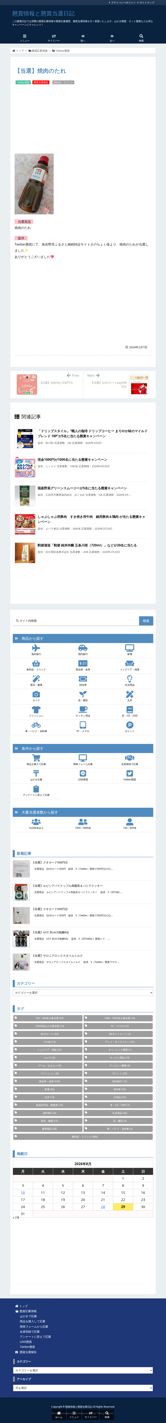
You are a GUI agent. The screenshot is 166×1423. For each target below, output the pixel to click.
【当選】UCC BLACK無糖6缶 (50, 932)
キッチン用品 (83, 715)
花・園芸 (83, 700)
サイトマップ (147, 2)
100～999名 (129, 828)
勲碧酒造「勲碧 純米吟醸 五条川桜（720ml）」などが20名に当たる (87, 545)
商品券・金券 (83, 669)
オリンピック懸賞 (119, 1049)
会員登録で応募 (129, 764)
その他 (49, 1042)
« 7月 (16, 1217)
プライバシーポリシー (123, 2)
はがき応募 (36, 779)
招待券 (83, 685)
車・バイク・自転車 (36, 731)
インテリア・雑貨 (129, 669)
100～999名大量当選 (49, 1018)
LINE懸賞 (83, 779)
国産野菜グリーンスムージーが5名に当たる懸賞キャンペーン (82, 488)
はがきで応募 (27, 1316)
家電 (129, 654)
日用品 (120, 1097)
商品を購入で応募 (36, 764)
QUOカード (50, 1034)
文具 (129, 700)
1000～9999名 (83, 828)
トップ (20, 50)
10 (23, 1192)
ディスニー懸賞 (120, 1065)
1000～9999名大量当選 (119, 1018)
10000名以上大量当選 (49, 1026)
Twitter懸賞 (63, 50)
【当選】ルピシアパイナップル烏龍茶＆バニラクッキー (67, 886)
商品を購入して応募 (31, 1321)
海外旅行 (36, 654)
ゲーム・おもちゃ (49, 1065)
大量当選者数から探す (38, 812)
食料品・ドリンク (63, 82)
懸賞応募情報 (40, 50)
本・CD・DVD (130, 715)
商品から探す (31, 638)
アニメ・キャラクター (119, 1042)
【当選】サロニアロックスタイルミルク (57, 955)
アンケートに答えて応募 (36, 795)
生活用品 (130, 685)
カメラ (36, 700)
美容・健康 (36, 685)
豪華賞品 (49, 1128)
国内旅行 (83, 654)
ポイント (130, 731)
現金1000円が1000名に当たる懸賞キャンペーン (72, 459)
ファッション (36, 715)
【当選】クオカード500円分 (50, 862)
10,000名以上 (36, 828)
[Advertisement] (83, 119)
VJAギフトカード (120, 1034)
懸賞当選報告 (41, 82)
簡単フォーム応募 (83, 764)
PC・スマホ (83, 731)
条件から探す (31, 748)
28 (103, 1206)
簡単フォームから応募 (33, 1326)
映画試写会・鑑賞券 (49, 1105)
